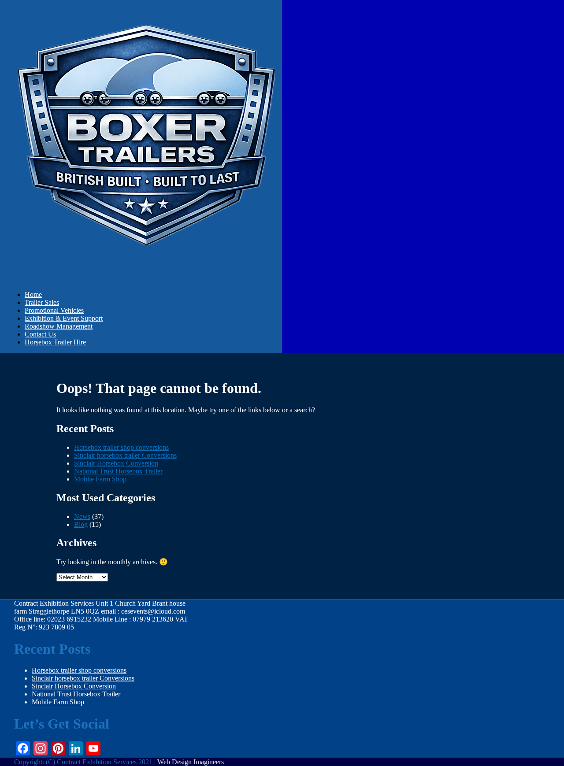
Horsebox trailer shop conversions (121, 447)
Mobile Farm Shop (100, 479)
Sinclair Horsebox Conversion (116, 463)
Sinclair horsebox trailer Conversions (125, 455)
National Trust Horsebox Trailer (118, 471)
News (82, 516)
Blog (81, 524)
